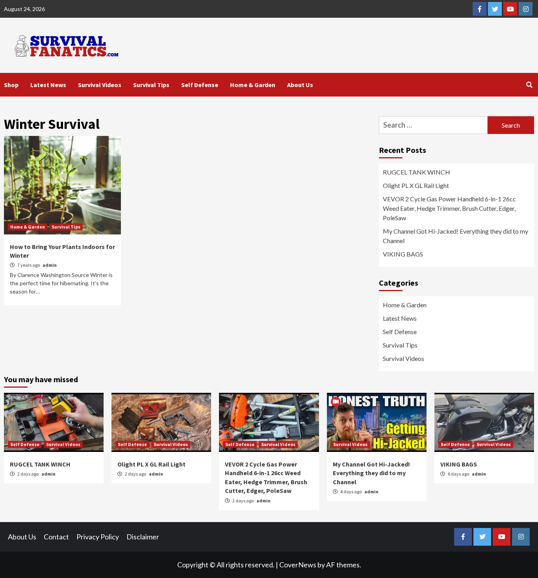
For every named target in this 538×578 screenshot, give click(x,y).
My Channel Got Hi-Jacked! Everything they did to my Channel (455, 235)
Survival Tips (151, 85)
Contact (56, 536)
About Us (300, 85)
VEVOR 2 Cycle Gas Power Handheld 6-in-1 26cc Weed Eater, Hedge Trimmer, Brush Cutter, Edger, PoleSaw (449, 208)
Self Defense (199, 85)
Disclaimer (142, 536)
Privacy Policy (97, 536)
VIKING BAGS (403, 254)
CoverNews (297, 564)
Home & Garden (252, 85)
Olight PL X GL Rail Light (416, 185)
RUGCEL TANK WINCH (416, 172)
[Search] (529, 84)
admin (50, 265)
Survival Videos (99, 85)
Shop (11, 85)
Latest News (48, 85)
